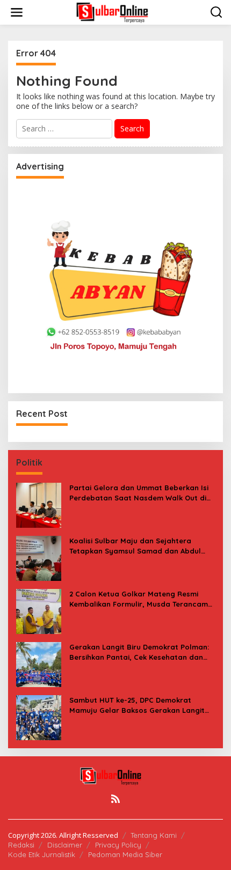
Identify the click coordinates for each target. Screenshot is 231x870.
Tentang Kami (154, 835)
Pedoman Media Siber (125, 854)
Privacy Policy (118, 844)
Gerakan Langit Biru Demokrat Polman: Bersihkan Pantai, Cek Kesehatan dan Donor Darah (139, 652)
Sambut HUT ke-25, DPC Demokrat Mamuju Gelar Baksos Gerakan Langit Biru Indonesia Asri (137, 705)
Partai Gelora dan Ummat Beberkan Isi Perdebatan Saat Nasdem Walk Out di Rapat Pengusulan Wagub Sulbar (138, 492)
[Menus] (16, 12)
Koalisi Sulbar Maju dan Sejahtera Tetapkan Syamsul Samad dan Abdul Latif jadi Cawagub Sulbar (135, 545)
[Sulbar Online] (118, 11)
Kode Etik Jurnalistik (41, 854)
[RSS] (115, 799)
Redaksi (21, 844)
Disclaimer (64, 844)
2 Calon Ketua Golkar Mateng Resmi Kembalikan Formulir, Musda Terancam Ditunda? (138, 598)
